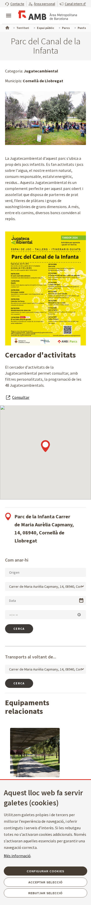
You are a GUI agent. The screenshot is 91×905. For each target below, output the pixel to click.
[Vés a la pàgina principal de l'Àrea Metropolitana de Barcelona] (47, 16)
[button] (14, 3)
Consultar (20, 397)
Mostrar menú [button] (8, 11)
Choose (81, 600)
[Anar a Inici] (7, 27)
